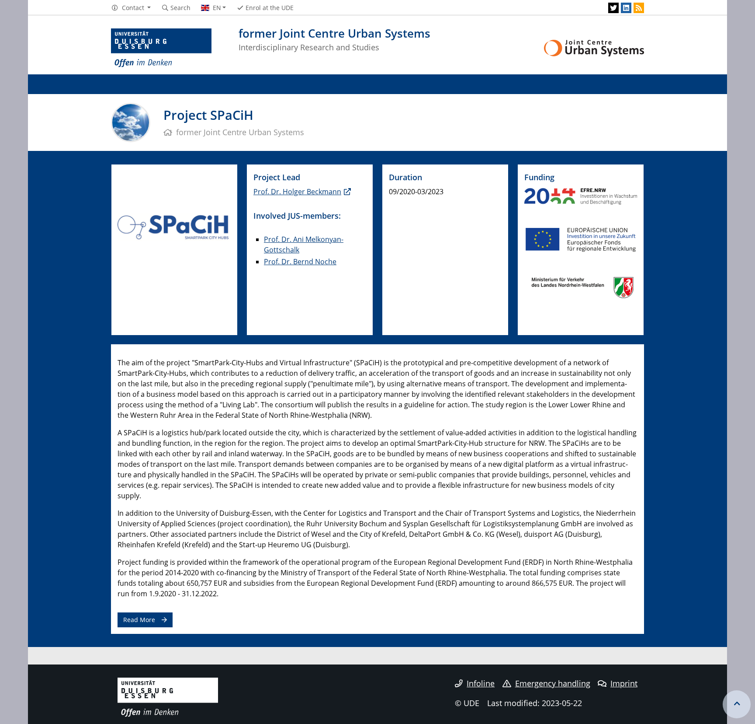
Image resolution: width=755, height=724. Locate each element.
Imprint (623, 683)
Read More (139, 620)
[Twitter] (613, 8)
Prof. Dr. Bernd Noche (300, 261)
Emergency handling (552, 683)
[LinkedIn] (626, 8)
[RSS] (639, 8)
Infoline (481, 683)
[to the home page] (161, 48)
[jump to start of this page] (737, 704)
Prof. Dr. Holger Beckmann (297, 191)
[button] (131, 7)
